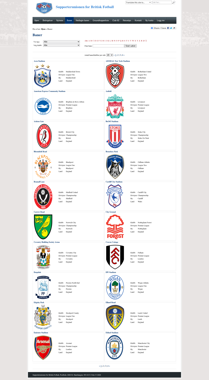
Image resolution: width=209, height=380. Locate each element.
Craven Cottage (112, 242)
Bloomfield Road (40, 151)
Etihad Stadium (112, 332)
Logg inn (160, 20)
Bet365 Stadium (112, 121)
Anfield (109, 91)
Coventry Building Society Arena (47, 242)
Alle (86, 40)
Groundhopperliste (101, 20)
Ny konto (149, 20)
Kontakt (138, 20)
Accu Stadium (39, 61)
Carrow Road (39, 212)
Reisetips (127, 20)
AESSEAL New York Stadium (118, 61)
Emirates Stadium (41, 332)
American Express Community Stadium (49, 91)
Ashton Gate (39, 121)
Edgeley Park (39, 302)
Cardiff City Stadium (114, 181)
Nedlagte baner (82, 20)
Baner (69, 20)
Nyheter (59, 20)
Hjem (36, 20)
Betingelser (48, 20)
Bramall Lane (39, 181)
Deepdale (37, 272)
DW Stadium (111, 272)
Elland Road (111, 302)
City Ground (111, 212)
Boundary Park (112, 151)
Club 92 (115, 20)
